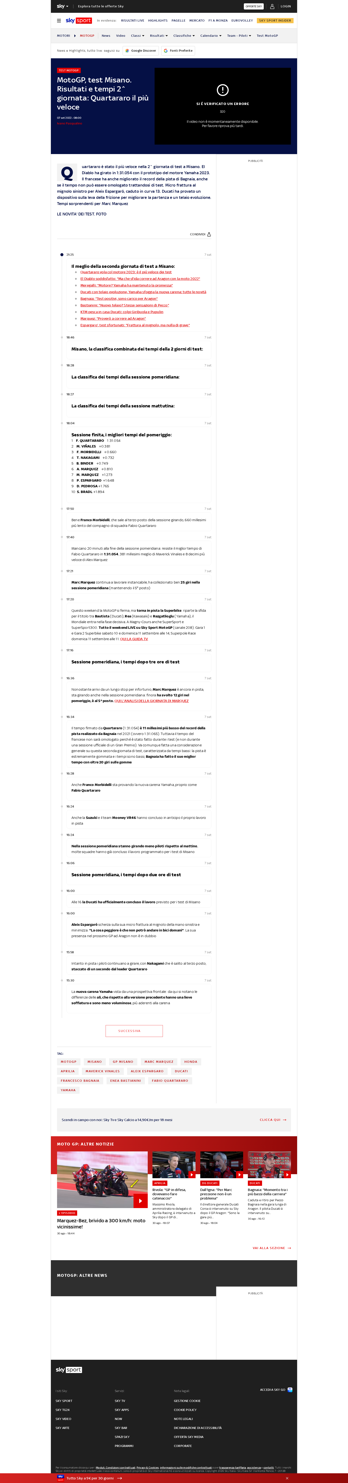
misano (95, 1061)
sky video (63, 1419)
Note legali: (182, 1391)
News (106, 35)
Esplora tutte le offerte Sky (101, 6)
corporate (183, 1446)
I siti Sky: (61, 1391)
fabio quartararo (170, 1080)
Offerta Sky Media (188, 1437)
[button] (166, 1478)
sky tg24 (63, 1410)
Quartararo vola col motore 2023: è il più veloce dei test (126, 272)
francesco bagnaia (80, 1080)
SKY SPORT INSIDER (275, 20)
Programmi (124, 1446)
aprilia (68, 1071)
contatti (268, 1467)
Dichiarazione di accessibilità (198, 1428)
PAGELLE (179, 20)
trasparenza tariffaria (232, 1467)
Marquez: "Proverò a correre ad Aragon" (113, 318)
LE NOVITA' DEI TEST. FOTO (81, 214)
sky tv (120, 1401)
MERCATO (197, 20)
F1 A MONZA (218, 20)
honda (190, 1061)
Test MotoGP (267, 35)
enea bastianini (125, 1080)
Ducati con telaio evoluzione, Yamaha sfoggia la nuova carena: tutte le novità (143, 292)
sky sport (64, 1401)
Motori (63, 35)
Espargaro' (89, 325)
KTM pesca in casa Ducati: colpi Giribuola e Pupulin (121, 312)
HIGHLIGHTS (158, 20)
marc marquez (159, 1061)
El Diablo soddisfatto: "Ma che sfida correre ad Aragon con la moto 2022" (140, 279)
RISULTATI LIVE (132, 20)
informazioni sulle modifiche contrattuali (186, 1467)
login (286, 6)
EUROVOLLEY (242, 20)
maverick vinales (103, 1071)
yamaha (68, 1090)
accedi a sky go (272, 1390)
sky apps (122, 1410)
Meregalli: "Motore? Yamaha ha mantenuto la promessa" (126, 285)
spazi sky (122, 1437)
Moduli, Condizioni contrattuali (115, 1467)
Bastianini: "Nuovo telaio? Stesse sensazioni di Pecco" (124, 305)
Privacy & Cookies (148, 1467)
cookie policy (185, 1410)
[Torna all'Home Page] (79, 21)
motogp (69, 1061)
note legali (183, 1419)
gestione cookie (187, 1401)
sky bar (121, 1428)
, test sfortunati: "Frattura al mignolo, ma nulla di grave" (144, 325)
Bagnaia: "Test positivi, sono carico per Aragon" (119, 299)
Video (120, 35)
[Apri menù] (59, 21)
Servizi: (120, 1391)
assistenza (254, 1467)
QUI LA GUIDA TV (134, 639)
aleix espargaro (147, 1071)
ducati (181, 1071)
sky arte (63, 1428)
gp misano (123, 1061)
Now (118, 1419)
